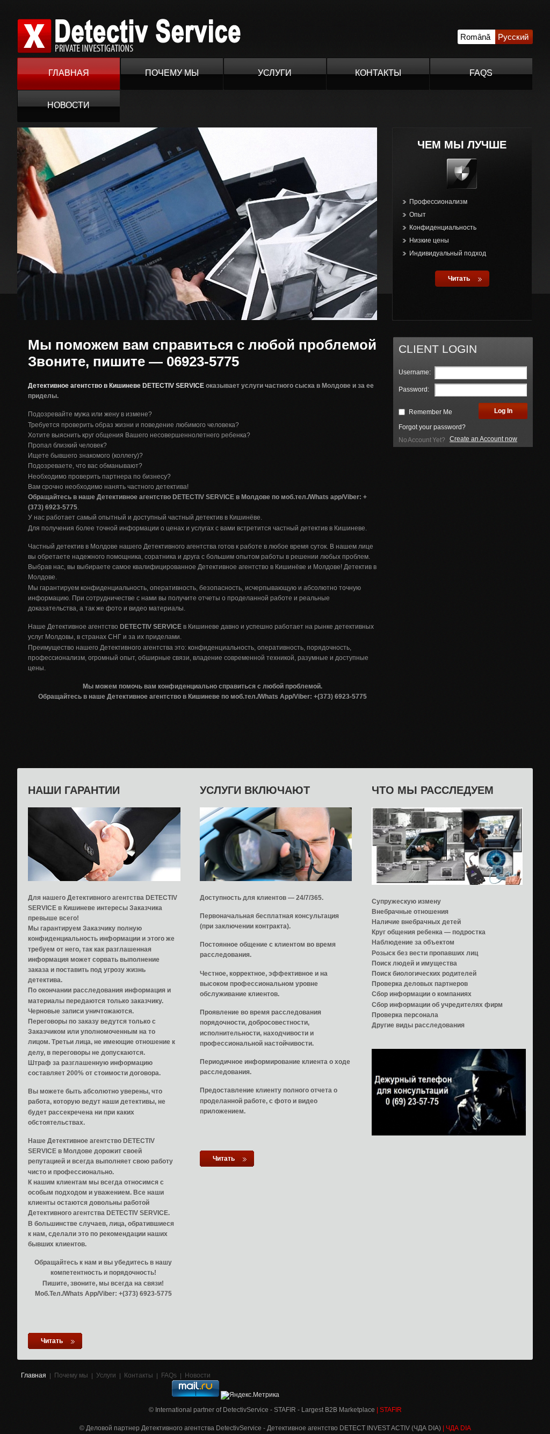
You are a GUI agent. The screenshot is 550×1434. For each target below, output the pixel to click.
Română (475, 36)
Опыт (417, 214)
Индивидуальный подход (447, 253)
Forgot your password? (432, 427)
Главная (68, 72)
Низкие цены (429, 240)
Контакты (378, 72)
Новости (68, 105)
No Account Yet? (422, 440)
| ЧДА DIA (457, 1428)
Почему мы (172, 72)
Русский (513, 36)
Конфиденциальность (442, 227)
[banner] (129, 51)
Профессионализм (438, 201)
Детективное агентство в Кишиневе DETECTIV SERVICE (116, 385)
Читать (459, 278)
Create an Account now (483, 439)
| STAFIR (389, 1410)
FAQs (481, 72)
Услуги (275, 72)
